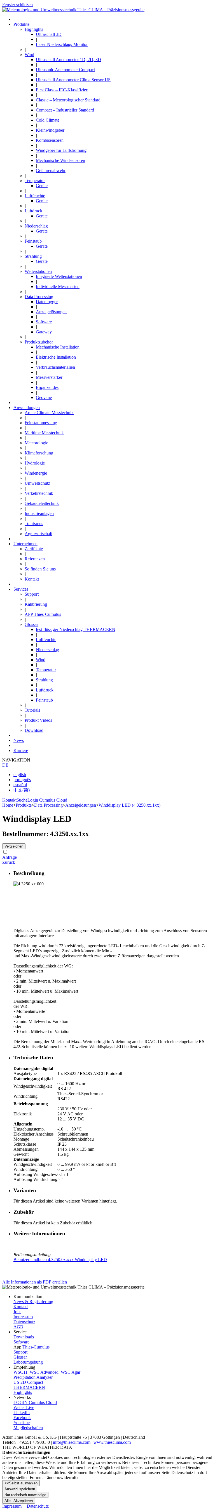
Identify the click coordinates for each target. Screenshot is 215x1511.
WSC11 (20, 1372)
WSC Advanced (44, 1372)
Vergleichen (13, 846)
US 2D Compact (28, 1382)
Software (21, 1342)
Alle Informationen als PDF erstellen (34, 1282)
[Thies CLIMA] (73, 9)
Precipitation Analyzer (33, 1377)
